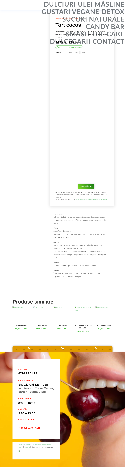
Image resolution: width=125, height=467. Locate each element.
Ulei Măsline (101, 4)
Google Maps (26, 428)
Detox (113, 12)
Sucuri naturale (93, 19)
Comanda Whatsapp (96, 350)
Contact (108, 42)
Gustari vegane (70, 12)
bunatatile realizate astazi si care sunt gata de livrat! (91, 199)
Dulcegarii (70, 42)
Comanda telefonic (62, 350)
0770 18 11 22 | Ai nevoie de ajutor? (70, 47)
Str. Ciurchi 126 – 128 (33, 384)
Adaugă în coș (86, 186)
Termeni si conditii (24, 445)
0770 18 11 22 (27, 373)
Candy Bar (105, 27)
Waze (37, 428)
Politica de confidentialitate (42, 445)
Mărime (58, 52)
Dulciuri (60, 4)
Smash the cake (95, 34)
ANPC (20, 447)
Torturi (29, 350)
